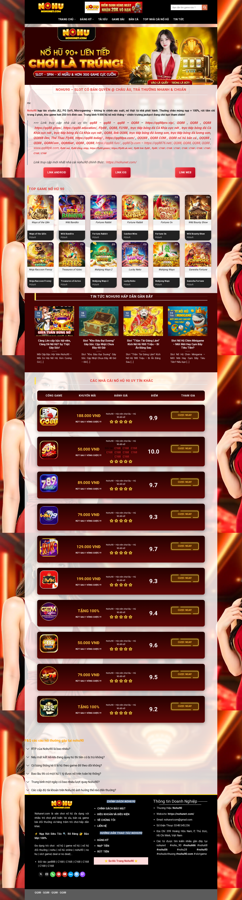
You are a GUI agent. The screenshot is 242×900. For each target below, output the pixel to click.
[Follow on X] (41, 874)
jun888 (51, 861)
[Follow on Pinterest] (58, 874)
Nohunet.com (42, 813)
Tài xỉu (103, 19)
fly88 (146, 148)
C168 (161, 148)
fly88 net (64, 148)
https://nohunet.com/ (121, 162)
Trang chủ (66, 19)
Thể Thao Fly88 (62, 138)
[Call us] (52, 874)
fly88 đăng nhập (79, 148)
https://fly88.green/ (100, 148)
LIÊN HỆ (102, 825)
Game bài (118, 19)
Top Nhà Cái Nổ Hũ (156, 19)
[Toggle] (28, 749)
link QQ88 (120, 133)
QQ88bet (67, 143)
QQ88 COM (158, 138)
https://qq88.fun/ (107, 143)
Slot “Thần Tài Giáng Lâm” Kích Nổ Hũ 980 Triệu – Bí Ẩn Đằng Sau (143, 344)
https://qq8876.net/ (158, 143)
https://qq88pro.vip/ (159, 123)
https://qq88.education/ (80, 128)
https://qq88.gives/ (47, 128)
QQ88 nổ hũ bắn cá (182, 138)
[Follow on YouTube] (64, 874)
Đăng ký (86, 19)
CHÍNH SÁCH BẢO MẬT (111, 808)
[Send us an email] (47, 874)
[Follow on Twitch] (82, 874)
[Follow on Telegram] (76, 874)
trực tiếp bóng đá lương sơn (149, 133)
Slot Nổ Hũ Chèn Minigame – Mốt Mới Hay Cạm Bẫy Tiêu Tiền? (187, 344)
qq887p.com (131, 143)
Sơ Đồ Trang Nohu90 (121, 861)
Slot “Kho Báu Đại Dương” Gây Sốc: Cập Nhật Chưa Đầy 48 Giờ (99, 344)
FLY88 (123, 128)
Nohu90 (32, 110)
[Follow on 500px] (70, 874)
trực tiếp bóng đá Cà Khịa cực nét (154, 128)
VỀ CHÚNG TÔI (106, 820)
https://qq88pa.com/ (119, 138)
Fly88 (102, 128)
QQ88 (181, 123)
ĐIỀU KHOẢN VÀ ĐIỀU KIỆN (113, 814)
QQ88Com (51, 143)
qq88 (107, 123)
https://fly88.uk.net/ (121, 148)
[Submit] (204, 7)
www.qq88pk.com (46, 148)
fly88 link (139, 148)
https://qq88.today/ (88, 138)
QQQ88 (142, 138)
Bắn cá (134, 19)
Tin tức (178, 19)
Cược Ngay (185, 415)
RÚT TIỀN (103, 851)
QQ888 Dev (41, 138)
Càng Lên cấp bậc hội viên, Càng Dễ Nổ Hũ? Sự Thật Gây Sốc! (54, 344)
